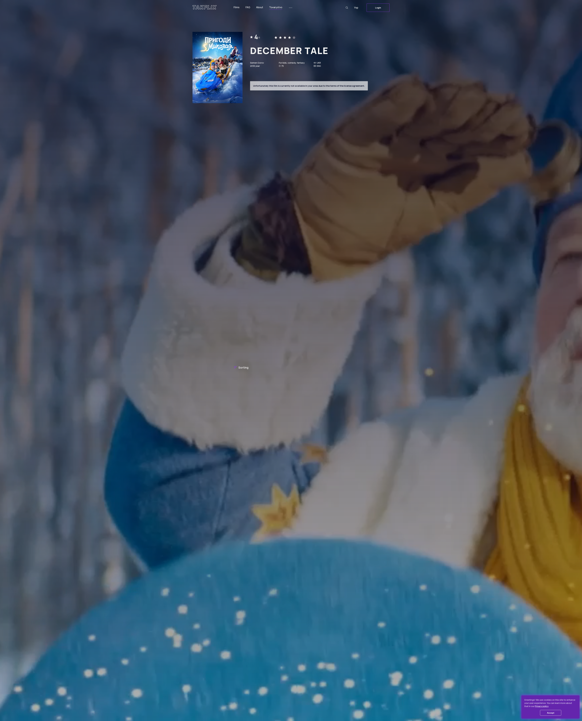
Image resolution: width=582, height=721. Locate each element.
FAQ (248, 7)
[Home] (204, 7)
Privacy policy (541, 706)
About (259, 7)
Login (378, 7)
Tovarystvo (275, 7)
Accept (550, 713)
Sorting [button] (243, 367)
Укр (356, 7)
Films (236, 7)
